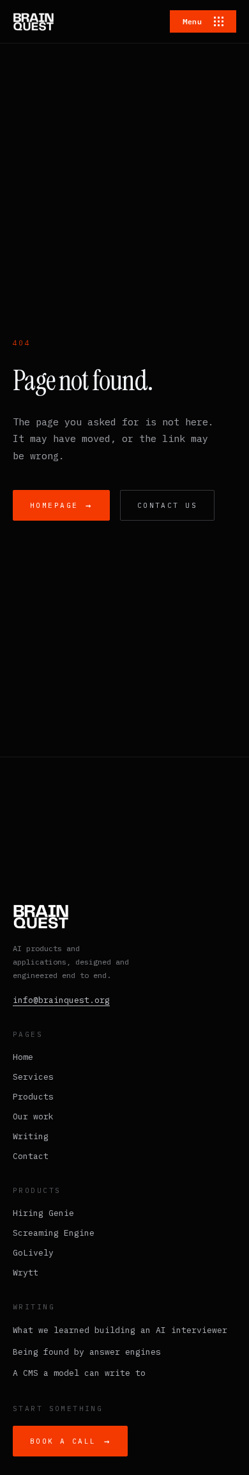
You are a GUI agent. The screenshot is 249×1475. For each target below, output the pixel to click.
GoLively (33, 1252)
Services (33, 1076)
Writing (31, 1136)
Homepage (61, 505)
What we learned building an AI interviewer (120, 1330)
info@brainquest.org (61, 1000)
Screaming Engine (53, 1232)
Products (33, 1096)
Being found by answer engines (87, 1351)
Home (23, 1057)
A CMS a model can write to (79, 1373)
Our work (33, 1116)
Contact (31, 1156)
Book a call (70, 1441)
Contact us (167, 505)
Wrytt (25, 1272)
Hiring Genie (43, 1213)
